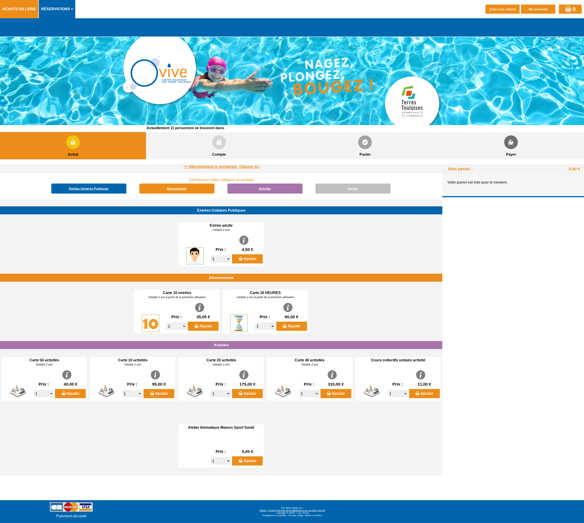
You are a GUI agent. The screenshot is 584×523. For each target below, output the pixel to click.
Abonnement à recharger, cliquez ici (224, 166)
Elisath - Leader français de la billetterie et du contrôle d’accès (292, 510)
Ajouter (250, 259)
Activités (265, 188)
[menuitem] (19, 9)
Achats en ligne (19, 9)
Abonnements (176, 188)
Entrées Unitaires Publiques (88, 188)
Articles (352, 188)
